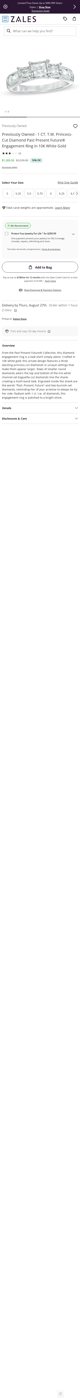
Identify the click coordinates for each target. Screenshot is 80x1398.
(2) (20, 153)
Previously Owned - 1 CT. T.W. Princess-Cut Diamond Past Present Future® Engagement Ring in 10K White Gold (37, 140)
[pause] (5, 6)
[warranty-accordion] (73, 234)
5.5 (29, 193)
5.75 (40, 193)
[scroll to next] (77, 193)
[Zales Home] (23, 19)
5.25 (18, 193)
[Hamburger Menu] (5, 19)
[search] (8, 31)
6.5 (73, 193)
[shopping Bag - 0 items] (75, 20)
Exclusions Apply (9, 167)
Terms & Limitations (51, 249)
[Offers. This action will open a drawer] (65, 19)
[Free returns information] (48, 331)
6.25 (61, 193)
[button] (74, 6)
